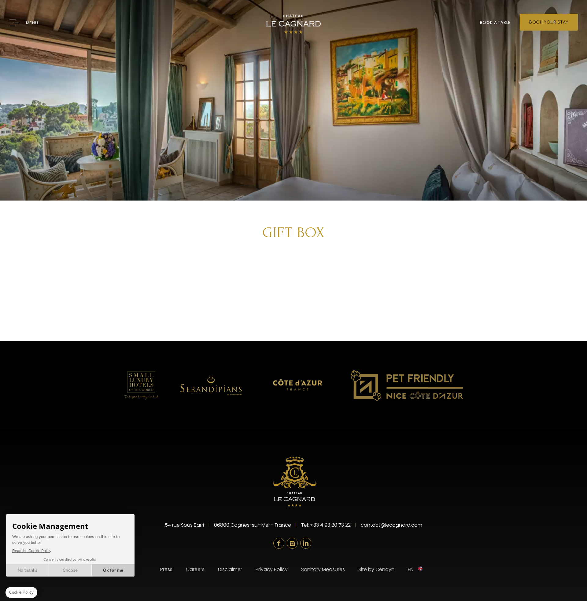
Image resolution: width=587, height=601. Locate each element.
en (410, 569)
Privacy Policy (272, 569)
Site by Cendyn (376, 569)
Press (166, 569)
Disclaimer (230, 569)
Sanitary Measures (323, 569)
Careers (195, 569)
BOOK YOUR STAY (548, 22)
